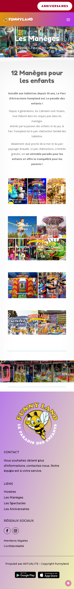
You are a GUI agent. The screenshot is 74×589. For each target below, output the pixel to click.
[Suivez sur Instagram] (15, 530)
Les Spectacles (15, 503)
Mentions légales (16, 540)
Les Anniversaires (16, 509)
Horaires (10, 491)
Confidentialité (14, 546)
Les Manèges (13, 497)
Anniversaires (54, 6)
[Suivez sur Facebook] (7, 530)
